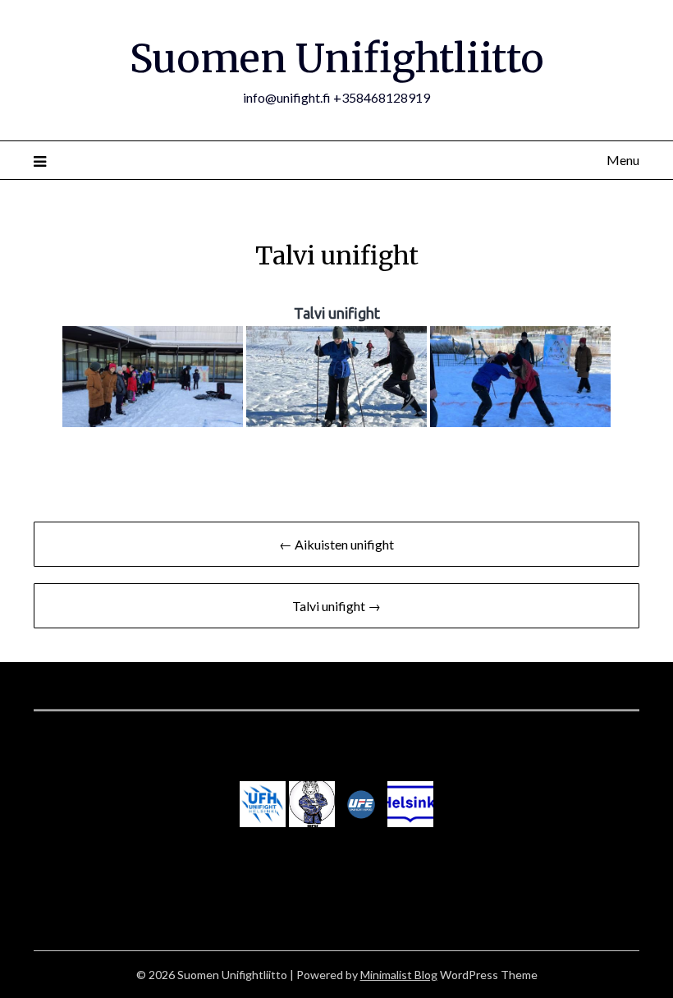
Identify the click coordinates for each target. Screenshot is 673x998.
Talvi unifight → (336, 606)
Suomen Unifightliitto (337, 58)
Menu (623, 160)
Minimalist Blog (398, 975)
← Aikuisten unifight (336, 544)
